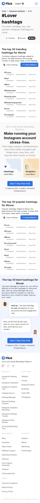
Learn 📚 (19, 3)
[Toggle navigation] (36, 4)
